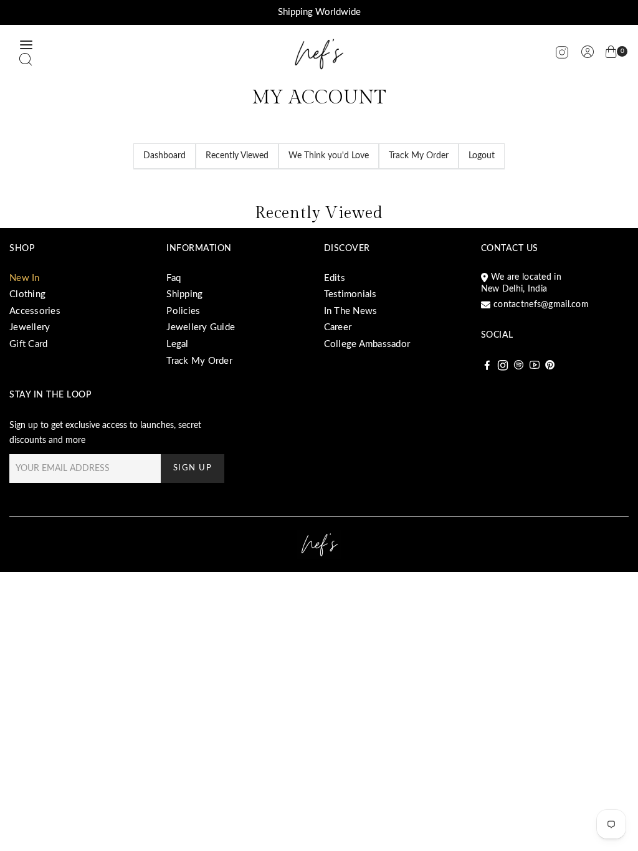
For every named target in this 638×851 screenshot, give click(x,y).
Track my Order (199, 361)
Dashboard (164, 155)
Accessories (34, 311)
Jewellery (29, 327)
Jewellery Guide (200, 327)
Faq (173, 278)
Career (338, 327)
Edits (334, 278)
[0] (611, 54)
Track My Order (419, 155)
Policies (183, 311)
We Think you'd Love (328, 155)
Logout (482, 155)
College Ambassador (367, 344)
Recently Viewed (237, 155)
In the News (351, 311)
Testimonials (350, 294)
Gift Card (28, 344)
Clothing (27, 294)
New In (24, 278)
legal (177, 344)
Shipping (184, 294)
